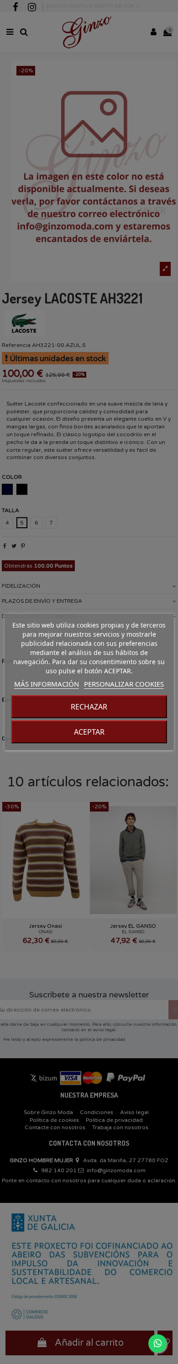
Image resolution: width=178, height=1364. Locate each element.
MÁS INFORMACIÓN (46, 683)
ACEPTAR (89, 732)
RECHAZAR (89, 707)
